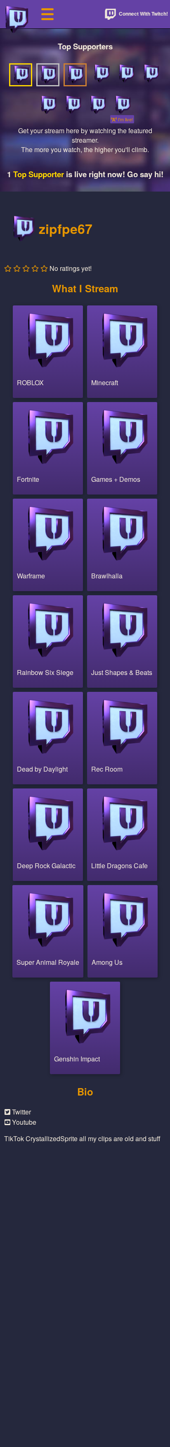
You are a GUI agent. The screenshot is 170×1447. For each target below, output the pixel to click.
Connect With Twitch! (143, 13)
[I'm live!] (122, 105)
